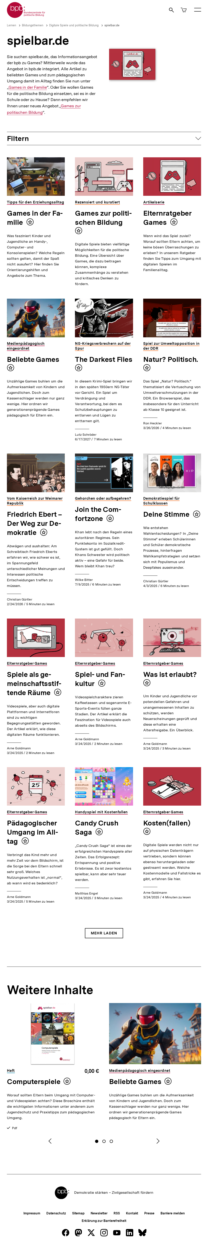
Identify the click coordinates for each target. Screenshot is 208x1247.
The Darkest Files (103, 359)
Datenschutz (56, 1213)
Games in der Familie (28, 87)
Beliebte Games (33, 359)
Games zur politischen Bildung (103, 218)
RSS (117, 1213)
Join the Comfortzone (98, 514)
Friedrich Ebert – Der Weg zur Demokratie (34, 523)
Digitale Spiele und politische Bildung (74, 25)
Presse (149, 1213)
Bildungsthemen (32, 25)
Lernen (11, 25)
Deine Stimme (167, 514)
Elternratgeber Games (167, 218)
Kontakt (132, 1213)
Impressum (31, 1213)
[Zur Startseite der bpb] (26, 17)
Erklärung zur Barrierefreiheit (104, 1221)
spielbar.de (111, 25)
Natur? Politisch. (170, 359)
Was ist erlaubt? (170, 674)
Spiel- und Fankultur (100, 679)
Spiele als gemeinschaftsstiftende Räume (34, 683)
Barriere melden (172, 1213)
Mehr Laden (104, 933)
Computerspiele (34, 1081)
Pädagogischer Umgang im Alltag (32, 832)
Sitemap (78, 1213)
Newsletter (99, 1213)
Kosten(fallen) (167, 823)
